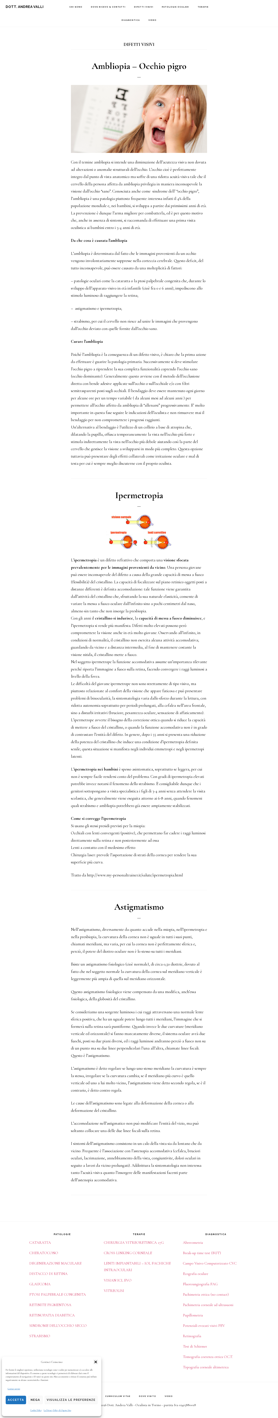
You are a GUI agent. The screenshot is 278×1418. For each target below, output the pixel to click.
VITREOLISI (114, 1291)
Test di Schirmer (195, 1346)
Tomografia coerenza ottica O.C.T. (208, 1357)
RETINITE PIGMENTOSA (50, 1305)
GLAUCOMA (39, 1284)
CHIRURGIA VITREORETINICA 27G (134, 1242)
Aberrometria (193, 1242)
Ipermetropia (139, 495)
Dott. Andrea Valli (25, 7)
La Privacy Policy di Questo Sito (57, 1410)
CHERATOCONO (43, 1253)
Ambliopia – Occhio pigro (139, 66)
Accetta (16, 1400)
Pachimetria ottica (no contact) (206, 1294)
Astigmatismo (139, 906)
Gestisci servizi (14, 1388)
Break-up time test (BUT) (202, 1253)
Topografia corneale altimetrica (206, 1367)
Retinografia (192, 1336)
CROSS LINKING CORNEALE (128, 1253)
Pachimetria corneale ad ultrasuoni (208, 1305)
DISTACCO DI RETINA (48, 1274)
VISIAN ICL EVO (117, 1280)
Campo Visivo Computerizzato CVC (210, 1263)
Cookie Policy (36, 1410)
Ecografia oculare (195, 1274)
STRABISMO (39, 1336)
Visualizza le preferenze (71, 1400)
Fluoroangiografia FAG (200, 1284)
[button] (96, 1362)
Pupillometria (193, 1315)
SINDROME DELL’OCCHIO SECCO (58, 1325)
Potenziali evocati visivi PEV (204, 1325)
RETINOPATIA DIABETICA (52, 1315)
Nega (35, 1400)
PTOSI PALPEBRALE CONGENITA (57, 1294)
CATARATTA (40, 1242)
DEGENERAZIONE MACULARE (55, 1263)
